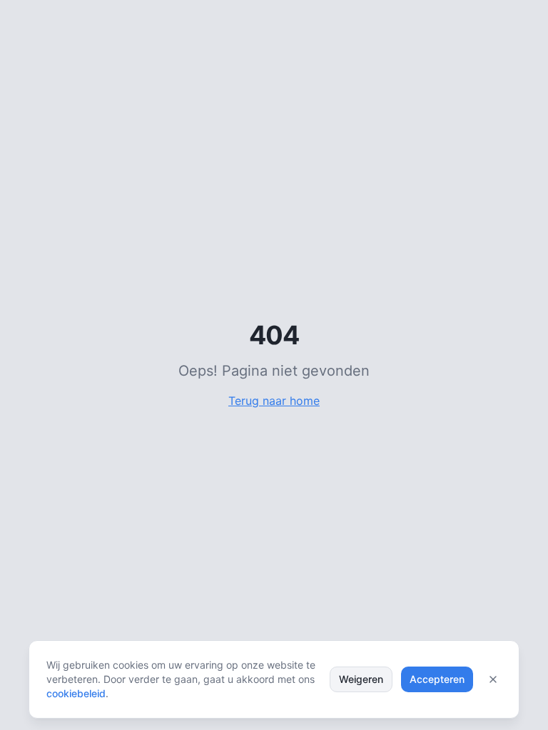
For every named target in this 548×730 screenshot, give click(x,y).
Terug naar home (274, 401)
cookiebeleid (76, 693)
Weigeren (361, 679)
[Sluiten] (493, 679)
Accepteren (437, 679)
